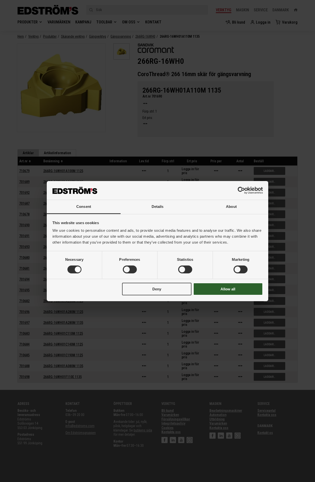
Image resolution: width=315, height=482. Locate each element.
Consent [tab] (83, 206)
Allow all (227, 289)
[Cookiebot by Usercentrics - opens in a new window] (241, 190)
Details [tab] (158, 206)
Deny (156, 289)
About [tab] (231, 206)
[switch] (130, 269)
